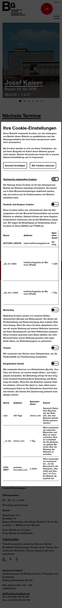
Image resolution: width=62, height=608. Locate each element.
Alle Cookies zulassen (43, 165)
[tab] (27, 179)
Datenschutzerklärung (13, 157)
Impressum (37, 157)
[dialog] (31, 304)
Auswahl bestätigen (15, 165)
